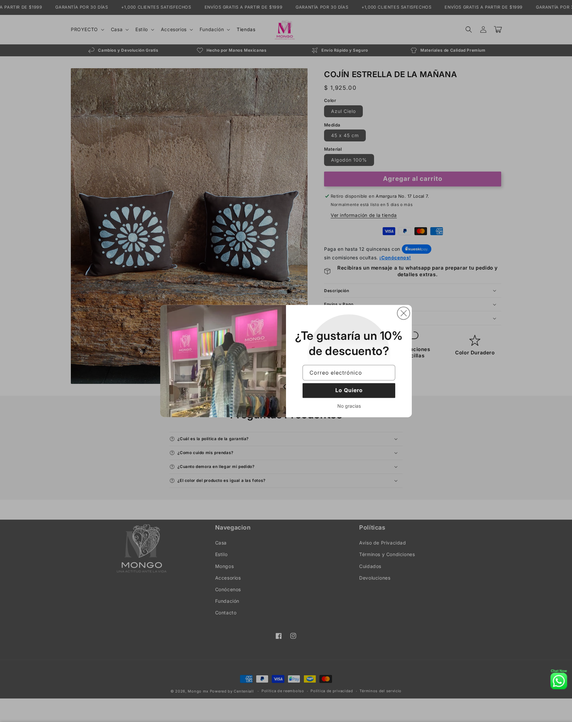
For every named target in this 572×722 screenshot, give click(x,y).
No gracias (349, 405)
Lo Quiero (349, 390)
